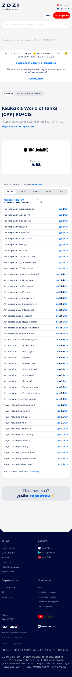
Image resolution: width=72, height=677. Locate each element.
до (60, 209)
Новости (6, 562)
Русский (64, 8)
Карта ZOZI (8, 571)
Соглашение (45, 606)
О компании (8, 552)
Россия (63, 5)
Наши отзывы (9, 548)
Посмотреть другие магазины (36, 62)
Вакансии (7, 597)
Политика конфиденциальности (14, 633)
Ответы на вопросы (48, 601)
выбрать (37, 184)
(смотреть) (34, 471)
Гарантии (40, 496)
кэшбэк (8, 93)
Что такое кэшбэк (47, 597)
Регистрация (62, 15)
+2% (66, 209)
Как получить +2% (17, 201)
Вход (48, 15)
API (4, 592)
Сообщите (36, 78)
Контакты (7, 557)
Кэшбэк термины (47, 592)
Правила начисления (28, 93)
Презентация (9, 587)
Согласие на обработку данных (14, 638)
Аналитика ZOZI (10, 567)
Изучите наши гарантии (18, 126)
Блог (40, 587)
